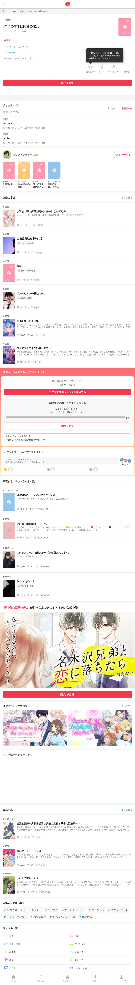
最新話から (127, 108)
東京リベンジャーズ (62, 916)
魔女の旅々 (38, 916)
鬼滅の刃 (10, 910)
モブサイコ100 (118, 910)
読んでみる (67, 694)
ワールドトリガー (73, 910)
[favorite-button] (90, 66)
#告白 (25, 607)
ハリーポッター (31, 910)
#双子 (17, 607)
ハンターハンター (15, 916)
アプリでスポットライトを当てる (67, 392)
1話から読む (67, 83)
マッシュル (96, 910)
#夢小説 (8, 607)
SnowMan (10, 52)
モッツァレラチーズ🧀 (15, 31)
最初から (111, 108)
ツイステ (51, 910)
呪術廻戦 (85, 916)
